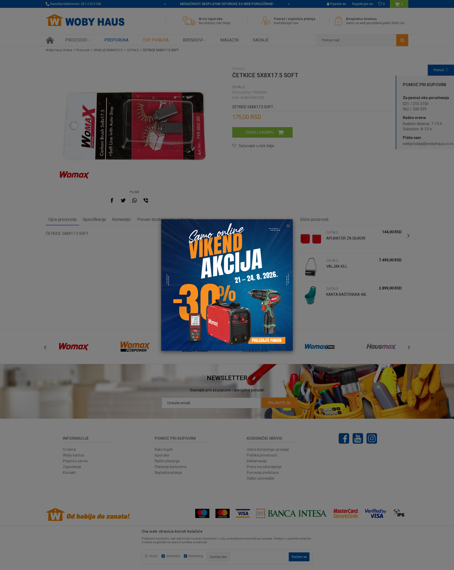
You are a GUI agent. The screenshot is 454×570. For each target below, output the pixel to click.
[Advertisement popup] (227, 284)
